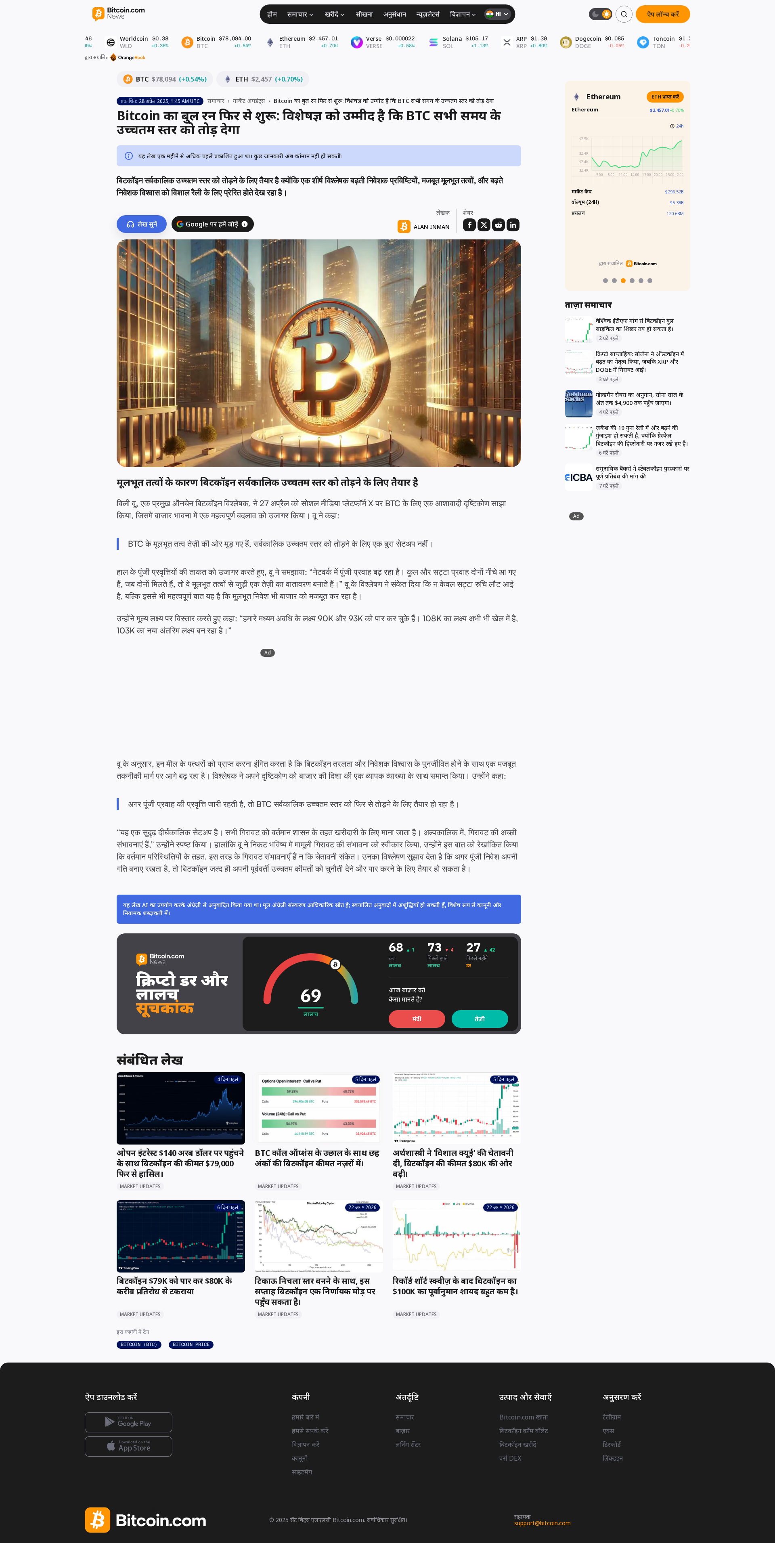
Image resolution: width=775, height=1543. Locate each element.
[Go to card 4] (632, 280)
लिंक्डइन (613, 1458)
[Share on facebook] (469, 224)
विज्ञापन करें (306, 1444)
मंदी (417, 1019)
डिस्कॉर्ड (612, 1444)
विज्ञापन (460, 14)
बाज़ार (403, 1430)
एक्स (608, 1430)
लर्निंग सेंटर (408, 1444)
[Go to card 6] (649, 280)
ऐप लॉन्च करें (663, 14)
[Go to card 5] (641, 280)
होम (272, 14)
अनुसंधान (394, 14)
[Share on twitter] (484, 224)
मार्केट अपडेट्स (249, 101)
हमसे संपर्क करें (310, 1430)
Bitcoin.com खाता (523, 1417)
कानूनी (300, 1458)
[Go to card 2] (614, 280)
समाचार (297, 14)
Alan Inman (432, 227)
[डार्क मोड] (600, 14)
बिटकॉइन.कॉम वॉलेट (523, 1430)
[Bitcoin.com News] (118, 14)
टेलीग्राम (612, 1417)
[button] (244, 224)
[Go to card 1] (605, 280)
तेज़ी (480, 1019)
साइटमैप (302, 1472)
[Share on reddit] (498, 224)
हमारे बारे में (305, 1417)
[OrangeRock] (127, 57)
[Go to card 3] (623, 280)
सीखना (364, 14)
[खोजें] (624, 14)
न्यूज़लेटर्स (428, 14)
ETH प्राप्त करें (665, 96)
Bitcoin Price (191, 1344)
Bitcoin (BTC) (139, 1344)
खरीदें (331, 14)
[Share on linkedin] (513, 224)
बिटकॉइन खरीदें (517, 1444)
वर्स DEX (510, 1458)
